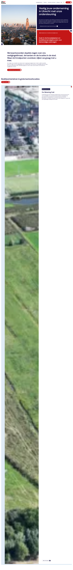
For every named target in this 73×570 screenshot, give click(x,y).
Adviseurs (58, 2)
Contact (68, 2)
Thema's (45, 2)
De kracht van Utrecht (52, 2)
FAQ (61, 2)
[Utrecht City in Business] (3, 2)
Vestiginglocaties (39, 2)
